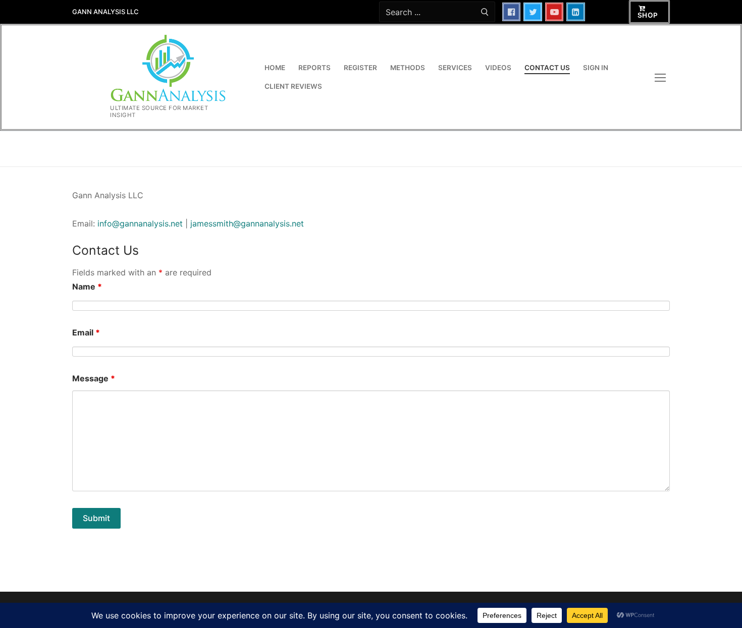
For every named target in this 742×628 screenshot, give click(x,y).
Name (87, 286)
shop (648, 15)
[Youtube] (554, 12)
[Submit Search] (484, 12)
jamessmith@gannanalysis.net (247, 223)
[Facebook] (511, 12)
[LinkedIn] (575, 12)
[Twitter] (532, 12)
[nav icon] (662, 77)
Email (86, 332)
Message (93, 378)
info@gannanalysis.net (140, 223)
